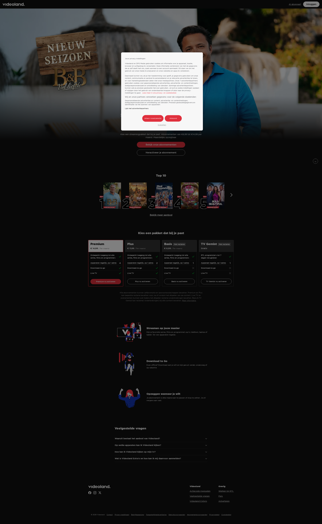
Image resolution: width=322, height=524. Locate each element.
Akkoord (173, 118)
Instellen (162, 125)
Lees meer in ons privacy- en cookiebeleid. (159, 93)
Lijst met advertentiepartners (136, 108)
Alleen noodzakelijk (152, 118)
